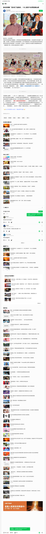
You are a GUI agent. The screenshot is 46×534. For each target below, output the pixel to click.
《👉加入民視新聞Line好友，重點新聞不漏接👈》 (14, 109)
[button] (5, 222)
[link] (9, 222)
